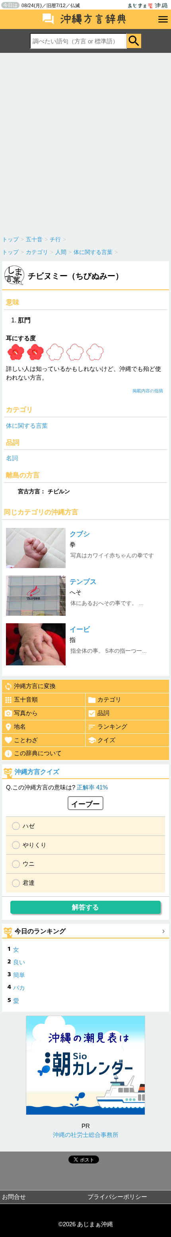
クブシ (80, 534)
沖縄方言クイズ (37, 771)
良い (19, 962)
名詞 (12, 458)
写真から (26, 713)
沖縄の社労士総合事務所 (86, 1134)
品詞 (103, 713)
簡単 (19, 974)
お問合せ (14, 1196)
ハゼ (29, 825)
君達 (29, 882)
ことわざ (26, 740)
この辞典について (38, 753)
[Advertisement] (85, 142)
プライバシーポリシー (117, 1196)
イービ (80, 629)
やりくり (35, 844)
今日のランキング (40, 931)
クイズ (106, 740)
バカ (19, 987)
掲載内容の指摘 (147, 390)
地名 (20, 726)
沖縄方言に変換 (35, 685)
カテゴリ (109, 699)
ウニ (29, 863)
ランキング (112, 726)
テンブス (83, 582)
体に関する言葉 (27, 425)
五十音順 (26, 699)
